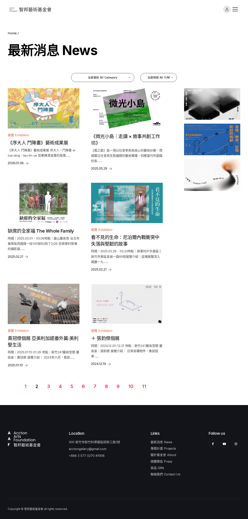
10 (130, 386)
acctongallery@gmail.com (87, 449)
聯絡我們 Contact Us (165, 474)
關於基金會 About (163, 455)
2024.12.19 (99, 364)
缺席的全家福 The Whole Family (41, 231)
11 (144, 386)
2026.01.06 (16, 163)
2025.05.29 (99, 168)
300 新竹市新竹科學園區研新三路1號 (94, 442)
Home (12, 33)
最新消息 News (161, 442)
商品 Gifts (157, 468)
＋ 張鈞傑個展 (105, 338)
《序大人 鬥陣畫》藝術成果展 (38, 143)
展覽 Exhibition (18, 135)
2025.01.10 (16, 365)
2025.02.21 (16, 257)
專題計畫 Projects (163, 448)
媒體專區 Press (161, 461)
